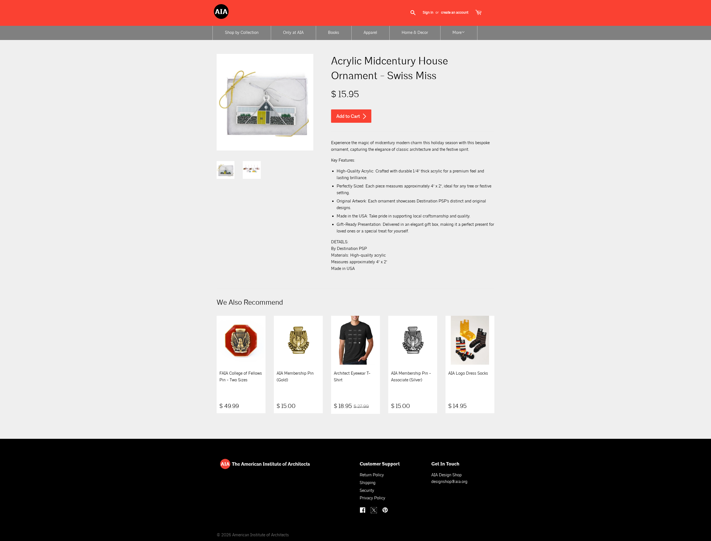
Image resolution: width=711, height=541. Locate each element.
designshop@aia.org (449, 481)
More (457, 32)
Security (367, 490)
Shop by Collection (242, 32)
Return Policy (372, 475)
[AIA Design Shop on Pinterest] (385, 511)
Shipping (367, 482)
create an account (454, 12)
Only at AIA (293, 32)
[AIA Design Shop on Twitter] (374, 512)
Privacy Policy (372, 498)
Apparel (370, 32)
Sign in (428, 12)
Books (333, 32)
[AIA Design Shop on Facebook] (363, 511)
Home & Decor (415, 32)
